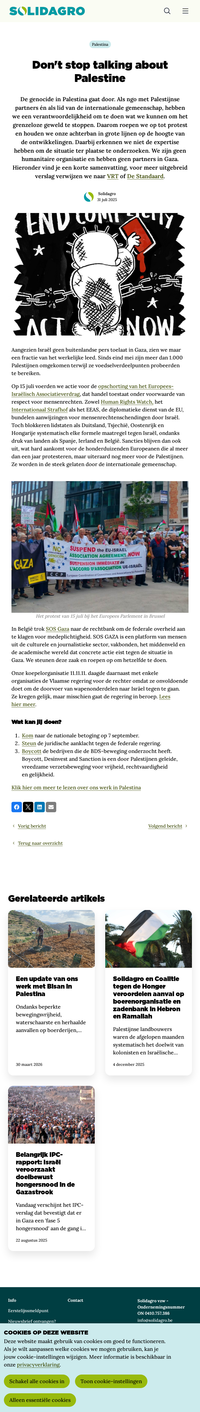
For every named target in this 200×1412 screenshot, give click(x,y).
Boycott (31, 751)
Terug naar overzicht (40, 843)
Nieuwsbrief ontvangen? (32, 1321)
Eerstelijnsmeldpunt (28, 1310)
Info (12, 1300)
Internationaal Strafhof (39, 409)
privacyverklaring (38, 1364)
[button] (16, 807)
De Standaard (145, 176)
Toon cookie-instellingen (111, 1381)
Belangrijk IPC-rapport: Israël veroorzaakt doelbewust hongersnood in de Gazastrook (51, 1168)
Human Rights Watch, (127, 401)
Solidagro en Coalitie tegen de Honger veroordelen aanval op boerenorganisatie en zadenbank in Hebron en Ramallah (148, 992)
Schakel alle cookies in (36, 1381)
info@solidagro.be (155, 1320)
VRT (112, 176)
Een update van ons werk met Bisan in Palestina (51, 992)
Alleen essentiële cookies (40, 1400)
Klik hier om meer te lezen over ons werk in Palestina (76, 787)
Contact (75, 1300)
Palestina (100, 44)
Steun (29, 743)
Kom (27, 735)
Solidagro (107, 193)
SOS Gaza (57, 629)
